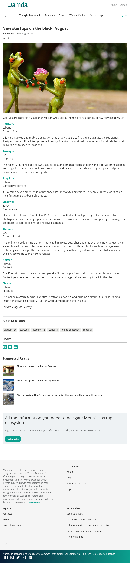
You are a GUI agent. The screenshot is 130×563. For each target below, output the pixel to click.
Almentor (9, 229)
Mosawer (8, 201)
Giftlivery (8, 124)
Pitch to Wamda (75, 536)
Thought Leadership (30, 15)
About (114, 4)
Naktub (7, 260)
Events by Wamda (12, 525)
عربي (124, 15)
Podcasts (7, 513)
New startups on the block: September (38, 380)
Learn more (33, 502)
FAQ (69, 477)
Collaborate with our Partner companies (88, 525)
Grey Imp (8, 178)
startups (24, 329)
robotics (87, 329)
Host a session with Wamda (81, 519)
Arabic (6, 38)
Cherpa (7, 283)
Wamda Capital (77, 15)
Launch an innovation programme (85, 530)
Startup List (10, 329)
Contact (123, 4)
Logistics (53, 329)
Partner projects (98, 15)
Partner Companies (77, 483)
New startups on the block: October (36, 366)
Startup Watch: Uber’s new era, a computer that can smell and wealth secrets (59, 395)
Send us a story (75, 513)
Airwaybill (9, 151)
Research (50, 15)
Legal (69, 489)
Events (62, 15)
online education (70, 329)
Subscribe (13, 439)
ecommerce (38, 329)
